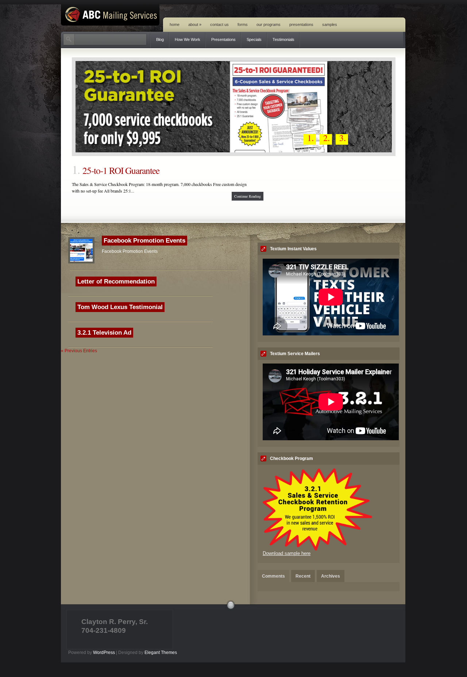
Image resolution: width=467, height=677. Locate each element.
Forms (243, 24)
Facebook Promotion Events (144, 240)
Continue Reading (247, 196)
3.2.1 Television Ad (104, 332)
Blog (160, 39)
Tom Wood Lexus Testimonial (120, 307)
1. (310, 139)
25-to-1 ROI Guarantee (120, 170)
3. (342, 139)
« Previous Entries (79, 350)
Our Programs (268, 24)
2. (326, 139)
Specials (254, 39)
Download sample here (286, 553)
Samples (329, 24)
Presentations (301, 24)
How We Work (187, 39)
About (194, 24)
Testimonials (283, 39)
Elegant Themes (160, 652)
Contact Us (219, 24)
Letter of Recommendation (116, 281)
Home (175, 24)
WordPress (104, 652)
